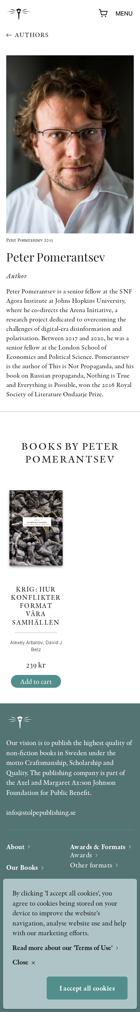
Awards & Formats (98, 846)
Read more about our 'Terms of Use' (63, 947)
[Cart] (103, 13)
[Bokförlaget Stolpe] (18, 13)
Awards (81, 855)
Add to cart (36, 681)
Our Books (22, 867)
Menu (124, 13)
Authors (32, 35)
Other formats (91, 865)
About (15, 846)
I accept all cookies (87, 988)
